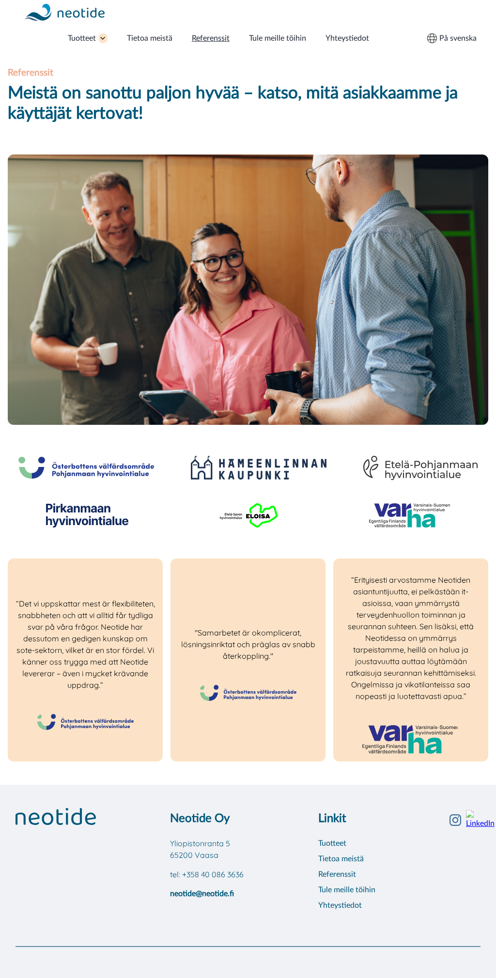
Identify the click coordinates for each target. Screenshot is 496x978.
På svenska (458, 38)
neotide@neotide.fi (202, 894)
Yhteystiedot (347, 38)
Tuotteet (82, 38)
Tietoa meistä (149, 38)
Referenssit (211, 38)
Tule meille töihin (277, 38)
